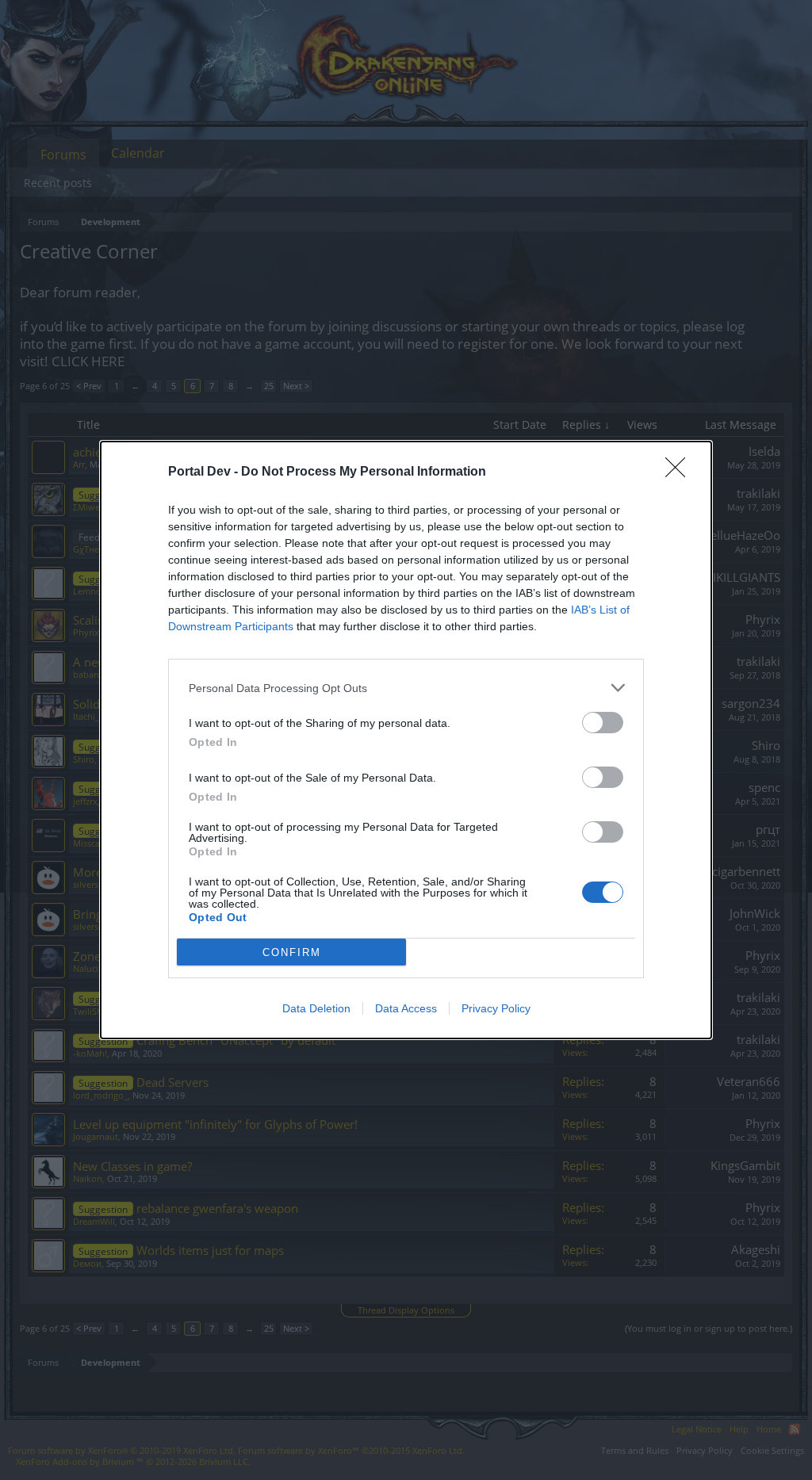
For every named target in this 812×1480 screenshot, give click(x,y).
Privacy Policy (496, 1008)
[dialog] (406, 740)
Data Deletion (316, 1008)
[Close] (680, 472)
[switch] (602, 722)
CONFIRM (291, 952)
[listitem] (406, 687)
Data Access (406, 1008)
